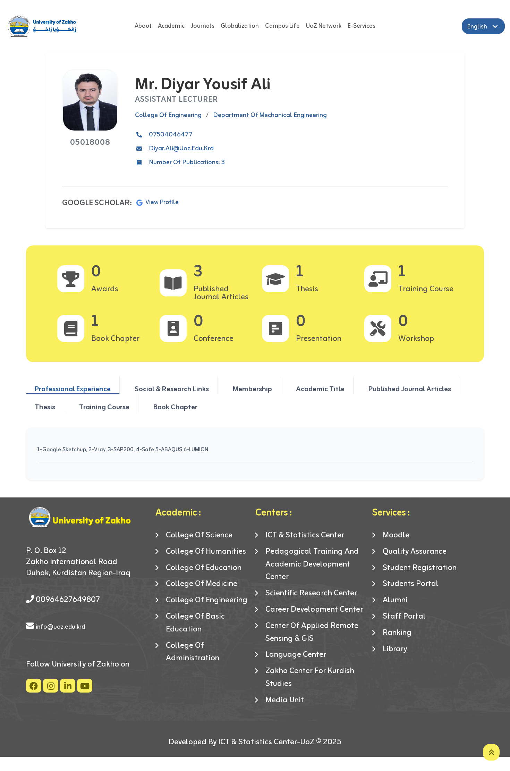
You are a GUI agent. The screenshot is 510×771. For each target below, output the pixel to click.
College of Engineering (206, 600)
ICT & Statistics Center (304, 535)
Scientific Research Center (311, 593)
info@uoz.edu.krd (60, 627)
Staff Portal (404, 616)
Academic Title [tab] (320, 388)
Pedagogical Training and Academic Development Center (312, 564)
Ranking (397, 633)
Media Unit (284, 700)
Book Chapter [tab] (175, 406)
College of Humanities (206, 551)
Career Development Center (314, 609)
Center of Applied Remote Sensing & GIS (311, 632)
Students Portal (411, 584)
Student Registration (420, 568)
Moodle (396, 535)
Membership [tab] (252, 388)
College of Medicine (201, 584)
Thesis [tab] (45, 406)
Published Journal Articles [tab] (409, 388)
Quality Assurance (415, 551)
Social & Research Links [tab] (172, 388)
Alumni (395, 600)
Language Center (295, 654)
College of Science (199, 535)
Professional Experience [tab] (73, 388)
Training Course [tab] (104, 406)
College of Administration (192, 652)
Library (395, 649)
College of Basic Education (195, 623)
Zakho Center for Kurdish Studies (309, 677)
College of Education (203, 568)
